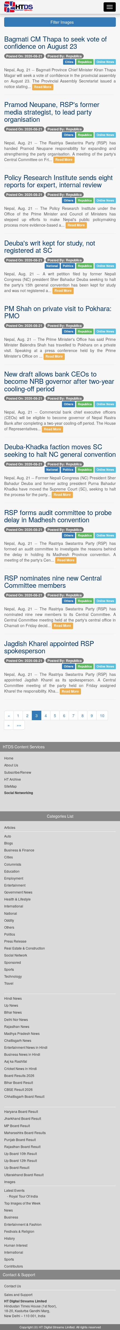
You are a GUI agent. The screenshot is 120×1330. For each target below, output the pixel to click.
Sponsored (12, 962)
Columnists (12, 864)
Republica (85, 62)
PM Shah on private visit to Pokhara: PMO (58, 311)
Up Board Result (16, 1167)
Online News (105, 62)
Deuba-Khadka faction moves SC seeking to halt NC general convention (60, 449)
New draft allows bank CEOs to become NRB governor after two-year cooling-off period (59, 381)
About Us (11, 765)
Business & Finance (19, 850)
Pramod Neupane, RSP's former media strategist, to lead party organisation (51, 111)
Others (68, 135)
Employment (13, 878)
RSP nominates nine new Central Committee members (53, 581)
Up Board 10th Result (20, 1153)
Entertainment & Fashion (23, 1224)
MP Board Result (17, 1125)
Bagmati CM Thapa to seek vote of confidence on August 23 (55, 42)
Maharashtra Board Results (25, 1132)
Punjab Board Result (20, 1139)
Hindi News (13, 998)
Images (9, 1181)
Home (8, 758)
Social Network (15, 955)
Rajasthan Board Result (22, 1146)
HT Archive (12, 779)
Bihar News (13, 1012)
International (13, 906)
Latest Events (14, 1190)
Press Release (15, 941)
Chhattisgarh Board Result (24, 1096)
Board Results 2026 (19, 1075)
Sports (9, 969)
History (9, 1238)
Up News (11, 1005)
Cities (69, 62)
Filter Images (61, 22)
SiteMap (10, 786)
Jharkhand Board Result (22, 1118)
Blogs (8, 843)
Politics (68, 266)
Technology (13, 976)
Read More (42, 86)
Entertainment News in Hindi (25, 1047)
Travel (8, 983)
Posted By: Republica (64, 56)
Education (12, 871)
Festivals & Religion (19, 1231)
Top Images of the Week (22, 1203)
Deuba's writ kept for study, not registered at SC (49, 246)
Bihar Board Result (18, 1082)
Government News (18, 892)
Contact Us (12, 1285)
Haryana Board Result (21, 1111)
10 (102, 715)
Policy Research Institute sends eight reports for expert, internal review (58, 180)
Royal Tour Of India (23, 1196)
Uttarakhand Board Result (24, 1174)
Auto (7, 836)
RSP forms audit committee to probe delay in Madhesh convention (58, 515)
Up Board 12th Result (20, 1160)
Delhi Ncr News (16, 1019)
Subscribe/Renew (17, 772)
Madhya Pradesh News (22, 1033)
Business (11, 1217)
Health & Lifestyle (17, 899)
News (8, 1210)
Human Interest (15, 1245)
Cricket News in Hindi (20, 1068)
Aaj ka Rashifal (15, 1061)
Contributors (13, 1266)
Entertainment (14, 885)
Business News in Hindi (22, 1054)
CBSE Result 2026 (18, 1089)
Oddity (9, 920)
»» (19, 725)
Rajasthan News (16, 1026)
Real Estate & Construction (24, 948)
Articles (9, 827)
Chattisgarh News (17, 1040)
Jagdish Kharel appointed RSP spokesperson (49, 646)
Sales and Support (18, 1294)
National (52, 266)
